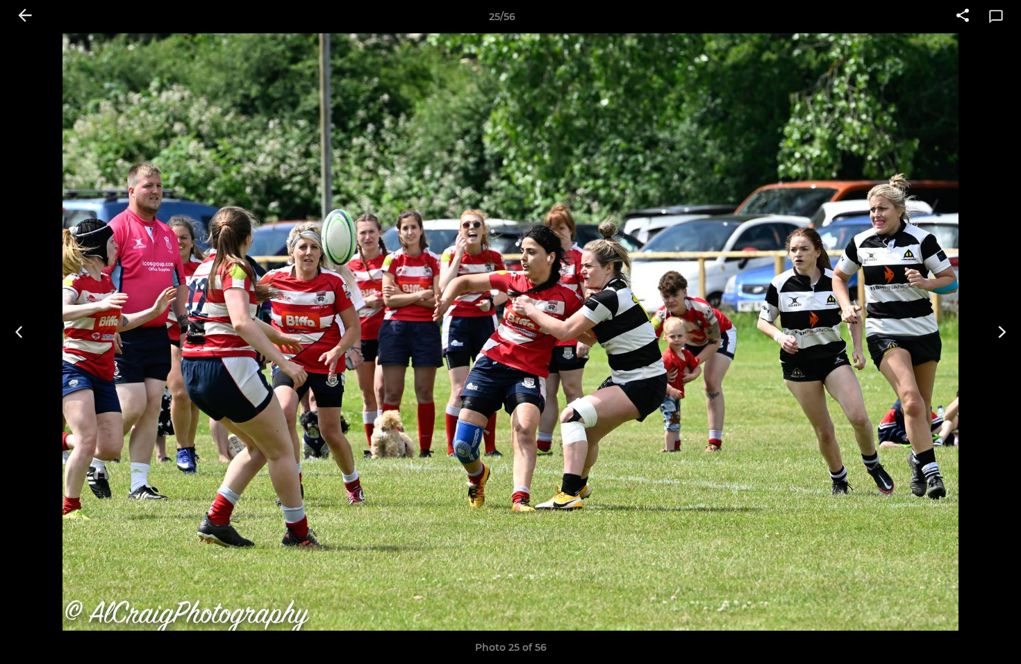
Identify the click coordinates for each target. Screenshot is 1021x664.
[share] (962, 16)
